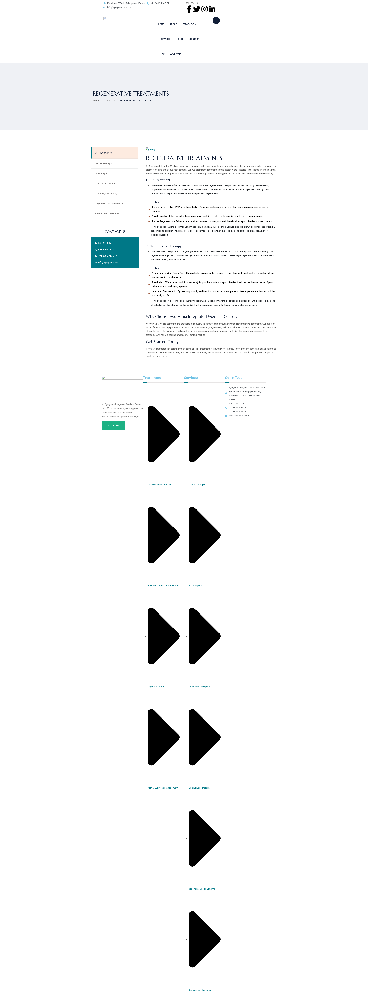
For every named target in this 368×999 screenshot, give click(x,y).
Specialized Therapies (107, 213)
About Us (113, 425)
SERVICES (165, 39)
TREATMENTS (189, 24)
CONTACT (194, 39)
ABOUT (173, 24)
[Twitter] (196, 9)
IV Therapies (102, 173)
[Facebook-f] (189, 9)
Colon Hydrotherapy (106, 193)
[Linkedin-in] (212, 9)
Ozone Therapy (103, 163)
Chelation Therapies (106, 183)
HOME (161, 24)
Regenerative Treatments (109, 203)
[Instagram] (204, 9)
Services (109, 100)
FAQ (163, 54)
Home (96, 100)
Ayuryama (175, 54)
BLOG (181, 39)
